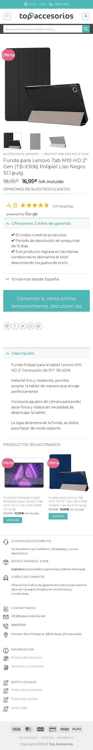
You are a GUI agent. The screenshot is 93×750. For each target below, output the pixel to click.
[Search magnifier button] (86, 29)
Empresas (66, 737)
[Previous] (10, 86)
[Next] (83, 86)
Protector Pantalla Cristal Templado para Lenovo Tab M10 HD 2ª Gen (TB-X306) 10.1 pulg (23, 503)
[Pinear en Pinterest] (38, 326)
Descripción (23, 353)
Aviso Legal (19, 707)
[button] (7, 16)
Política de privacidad (26, 689)
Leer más (12, 520)
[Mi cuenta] (85, 16)
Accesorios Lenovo (21, 154)
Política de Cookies (24, 699)
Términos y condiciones (27, 666)
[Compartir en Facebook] (15, 326)
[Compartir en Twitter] (22, 326)
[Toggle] (7, 223)
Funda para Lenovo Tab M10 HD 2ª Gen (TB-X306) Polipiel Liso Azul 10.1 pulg (68, 501)
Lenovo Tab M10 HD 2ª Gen (66, 154)
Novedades (28, 737)
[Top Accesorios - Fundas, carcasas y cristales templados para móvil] (47, 16)
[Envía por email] (30, 326)
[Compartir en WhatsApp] (7, 326)
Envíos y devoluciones (26, 657)
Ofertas (48, 737)
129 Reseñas (62, 206)
